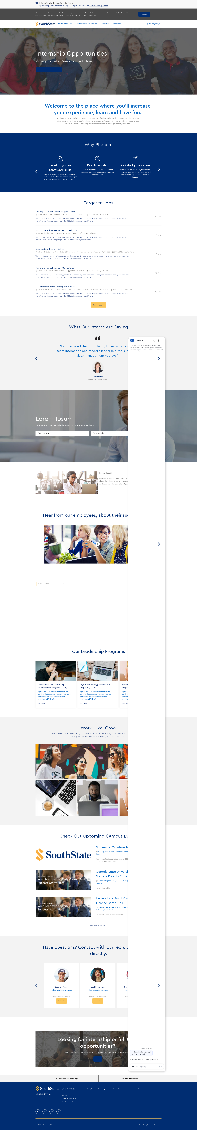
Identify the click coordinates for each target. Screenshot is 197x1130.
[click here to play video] (98, 544)
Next (159, 358)
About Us (64, 1092)
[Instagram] (44, 1111)
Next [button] (159, 544)
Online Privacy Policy (145, 1124)
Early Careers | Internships (87, 24)
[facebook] (38, 1111)
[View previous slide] (36, 171)
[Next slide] (159, 985)
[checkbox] (158, 216)
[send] (160, 1066)
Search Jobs (104, 24)
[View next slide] (159, 169)
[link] (49, 69)
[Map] (98, 606)
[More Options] (133, 1066)
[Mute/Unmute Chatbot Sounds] (158, 340)
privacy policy (141, 349)
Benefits (64, 1095)
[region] (146, 703)
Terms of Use (157, 1124)
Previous (36, 358)
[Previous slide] (36, 985)
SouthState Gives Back (68, 1101)
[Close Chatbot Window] (162, 340)
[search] (51, 584)
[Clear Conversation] (154, 340)
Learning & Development (69, 1098)
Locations (117, 24)
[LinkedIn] (51, 1111)
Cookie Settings (87, 15)
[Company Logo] (45, 24)
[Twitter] (58, 1111)
